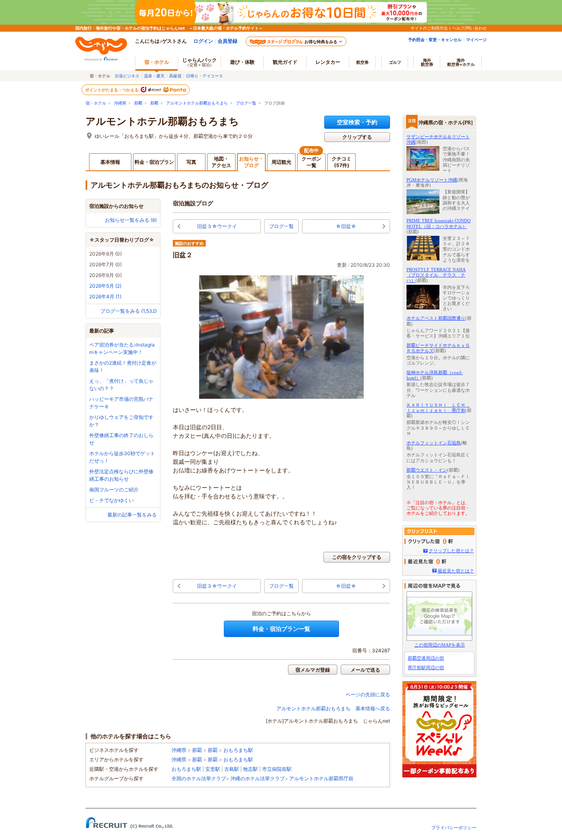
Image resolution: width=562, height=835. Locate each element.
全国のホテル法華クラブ (199, 778)
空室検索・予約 (357, 122)
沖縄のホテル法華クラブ (257, 778)
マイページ (476, 39)
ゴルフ (395, 62)
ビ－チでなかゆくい (111, 500)
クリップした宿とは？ (451, 550)
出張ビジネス (127, 75)
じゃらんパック (199, 62)
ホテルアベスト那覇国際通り (435, 318)
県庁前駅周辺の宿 (426, 667)
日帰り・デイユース (204, 75)
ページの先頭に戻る (368, 694)
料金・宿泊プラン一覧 (281, 628)
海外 (427, 62)
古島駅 (231, 769)
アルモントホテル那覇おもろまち (197, 103)
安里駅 (212, 769)
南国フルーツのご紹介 (114, 489)
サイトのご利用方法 (429, 28)
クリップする (357, 137)
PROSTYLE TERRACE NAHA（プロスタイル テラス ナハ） (436, 275)
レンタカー (328, 62)
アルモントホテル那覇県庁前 (321, 778)
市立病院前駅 (277, 769)
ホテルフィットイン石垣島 (433, 442)
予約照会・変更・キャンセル (435, 39)
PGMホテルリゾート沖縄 (431, 179)
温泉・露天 (154, 75)
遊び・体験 (242, 62)
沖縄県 (120, 103)
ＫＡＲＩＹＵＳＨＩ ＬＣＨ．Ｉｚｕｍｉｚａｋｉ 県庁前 (438, 407)
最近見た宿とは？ (456, 570)
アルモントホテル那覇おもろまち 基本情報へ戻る (333, 708)
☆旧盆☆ (346, 226)
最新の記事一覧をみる (132, 515)
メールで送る (365, 670)
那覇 (138, 103)
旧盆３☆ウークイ (217, 226)
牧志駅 (250, 769)
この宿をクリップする (356, 557)
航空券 (362, 62)
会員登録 (227, 41)
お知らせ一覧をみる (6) (131, 220)
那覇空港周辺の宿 (426, 658)
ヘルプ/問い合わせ (469, 28)
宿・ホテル (96, 103)
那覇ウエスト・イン (426, 470)
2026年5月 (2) (105, 286)
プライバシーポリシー (453, 827)
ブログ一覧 (246, 103)
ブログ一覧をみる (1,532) (128, 311)
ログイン (203, 41)
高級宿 (175, 75)
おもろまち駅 (238, 750)
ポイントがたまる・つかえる (112, 89)
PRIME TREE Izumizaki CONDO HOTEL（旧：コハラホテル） (438, 223)
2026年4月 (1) (105, 296)
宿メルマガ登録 (312, 670)
